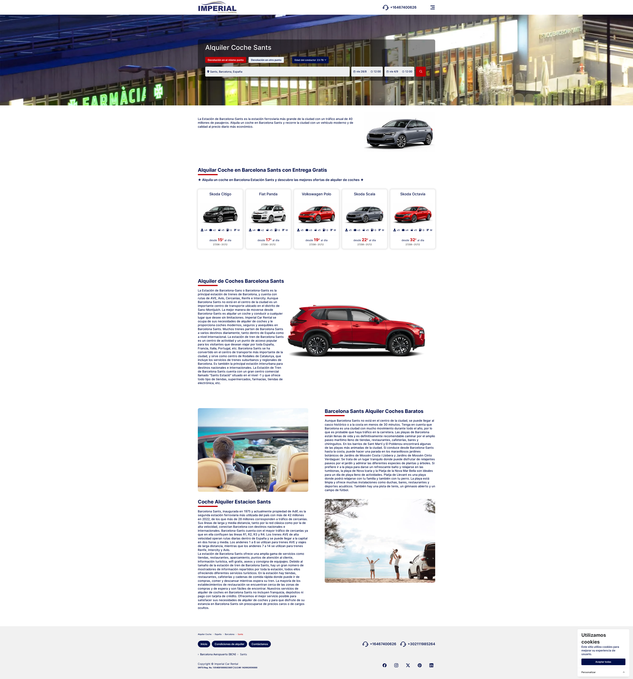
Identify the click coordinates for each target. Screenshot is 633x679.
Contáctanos (260, 644)
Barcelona (229, 634)
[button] (432, 7)
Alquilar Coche (204, 634)
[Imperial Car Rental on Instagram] (396, 665)
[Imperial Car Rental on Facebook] (385, 665)
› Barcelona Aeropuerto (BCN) (217, 654)
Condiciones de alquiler (229, 644)
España (218, 634)
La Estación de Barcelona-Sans (220, 290)
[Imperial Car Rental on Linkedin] (431, 665)
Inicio (204, 644)
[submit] (421, 72)
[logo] (217, 7)
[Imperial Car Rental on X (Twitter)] (408, 665)
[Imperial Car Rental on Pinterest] (420, 665)
